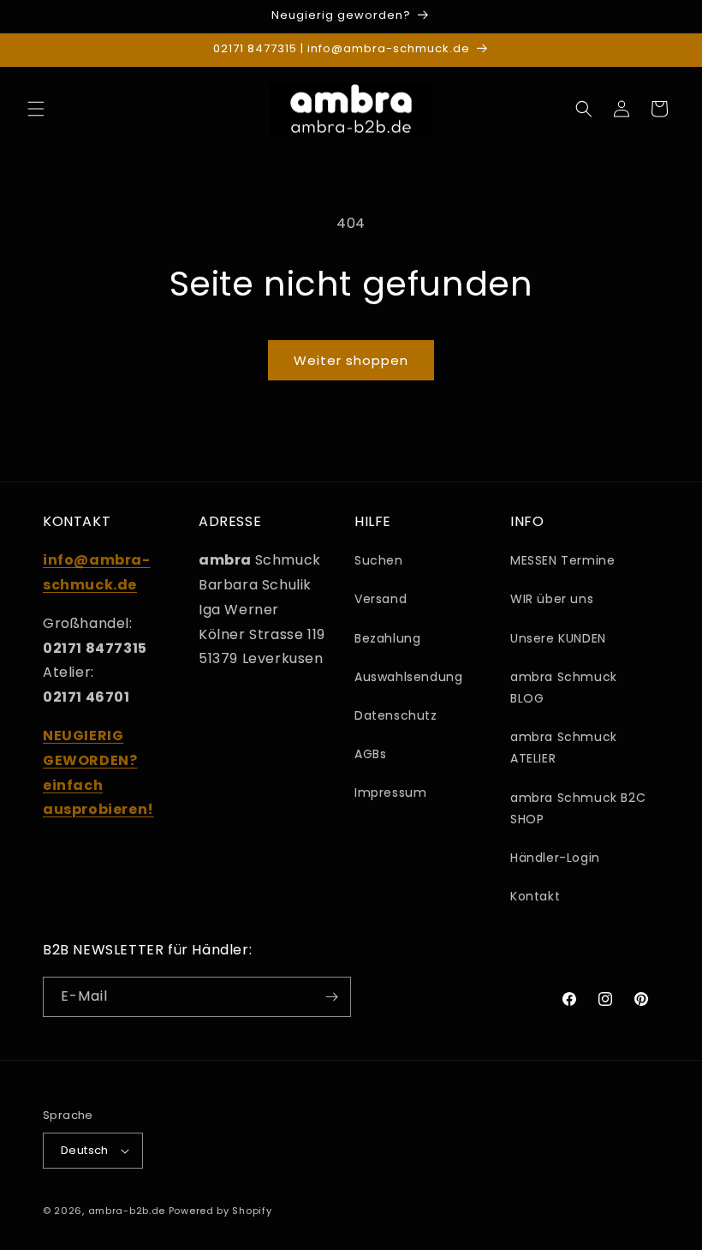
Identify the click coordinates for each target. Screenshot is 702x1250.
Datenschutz (395, 715)
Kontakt (535, 896)
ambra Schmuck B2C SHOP (577, 808)
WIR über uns (551, 598)
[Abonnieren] (331, 997)
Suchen (378, 560)
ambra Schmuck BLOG (563, 687)
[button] (36, 109)
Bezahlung (387, 638)
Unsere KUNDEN (558, 638)
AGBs (370, 754)
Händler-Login (555, 857)
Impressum (390, 792)
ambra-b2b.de (126, 1210)
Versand (380, 598)
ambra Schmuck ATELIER (563, 747)
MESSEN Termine (562, 560)
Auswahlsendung (408, 676)
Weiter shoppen (351, 360)
